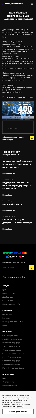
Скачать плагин (9, 301)
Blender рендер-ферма (12, 361)
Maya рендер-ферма (11, 364)
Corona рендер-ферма (11, 350)
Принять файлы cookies (18, 412)
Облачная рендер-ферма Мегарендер (13, 138)
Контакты (6, 318)
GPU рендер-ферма (10, 336)
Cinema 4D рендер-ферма (13, 354)
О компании (7, 314)
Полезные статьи (9, 385)
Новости (6, 325)
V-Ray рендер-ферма (11, 346)
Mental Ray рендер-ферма (13, 368)
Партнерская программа (12, 322)
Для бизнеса (7, 297)
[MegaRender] (12, 3)
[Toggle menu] (32, 3)
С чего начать (8, 382)
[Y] (31, 267)
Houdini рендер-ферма (12, 343)
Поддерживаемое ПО (11, 304)
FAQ (4, 378)
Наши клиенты (8, 293)
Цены (4, 290)
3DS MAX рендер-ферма (12, 339)
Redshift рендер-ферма (12, 357)
